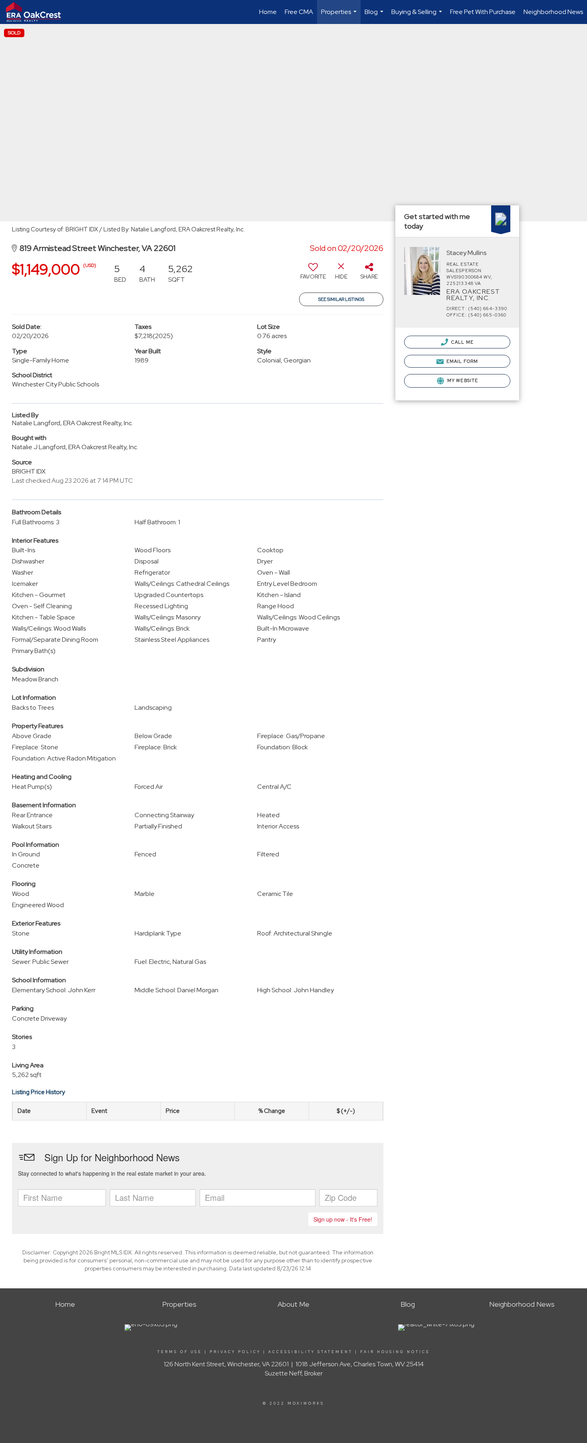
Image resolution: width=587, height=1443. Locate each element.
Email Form (461, 361)
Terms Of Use (179, 1351)
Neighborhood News (553, 12)
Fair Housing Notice (395, 1351)
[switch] (313, 274)
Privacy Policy (235, 1351)
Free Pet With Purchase (483, 12)
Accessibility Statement (310, 1351)
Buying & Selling (417, 16)
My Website (462, 380)
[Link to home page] (37, 12)
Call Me (462, 342)
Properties (340, 16)
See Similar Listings (341, 299)
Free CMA (299, 12)
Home (268, 12)
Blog (375, 16)
